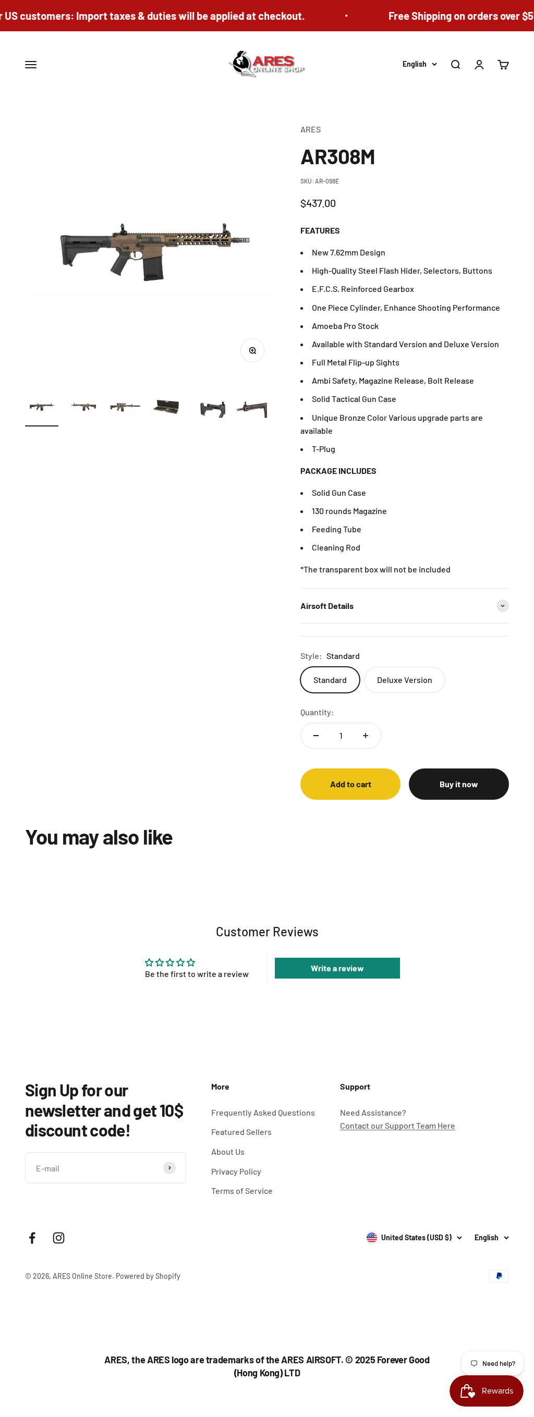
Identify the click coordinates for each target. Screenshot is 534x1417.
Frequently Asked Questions (263, 1112)
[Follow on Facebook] (32, 1238)
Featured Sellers (241, 1132)
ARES (310, 129)
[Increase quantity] (365, 735)
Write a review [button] (337, 968)
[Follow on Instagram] (59, 1238)
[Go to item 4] (167, 408)
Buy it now (459, 784)
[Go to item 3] (125, 408)
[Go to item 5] (208, 408)
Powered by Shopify (148, 1276)
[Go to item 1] (41, 408)
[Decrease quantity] (316, 735)
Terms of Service (242, 1190)
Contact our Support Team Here (397, 1125)
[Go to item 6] (250, 408)
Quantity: (317, 712)
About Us (228, 1151)
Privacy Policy (236, 1171)
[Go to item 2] (83, 408)
